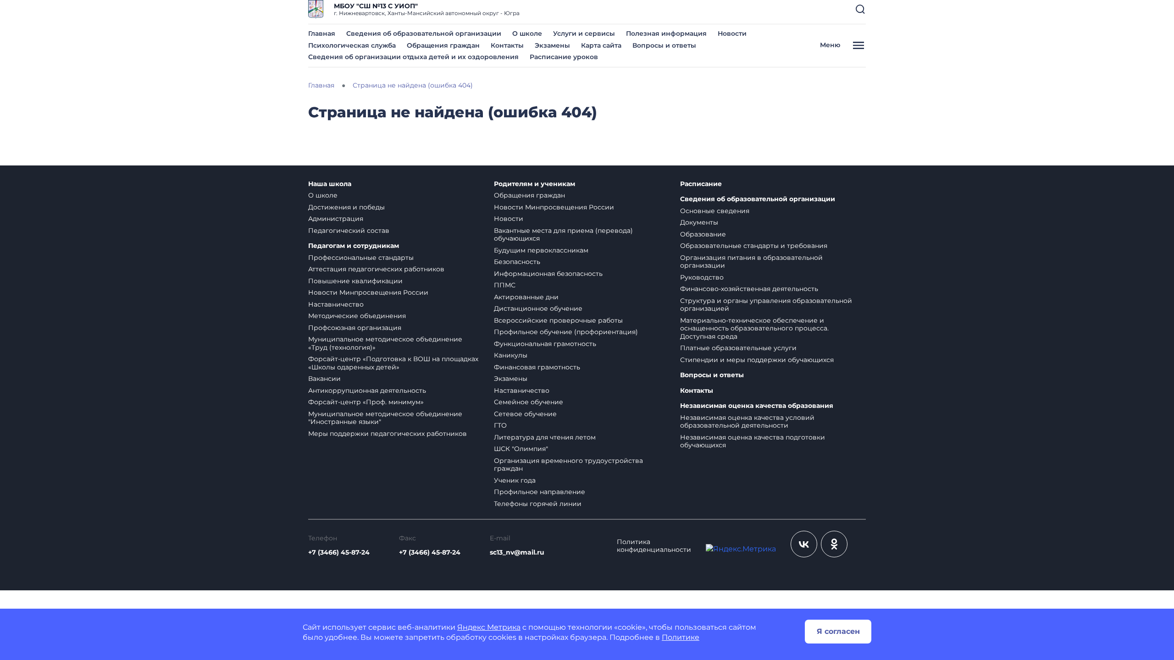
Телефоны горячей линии (537, 504)
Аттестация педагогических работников (376, 269)
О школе (527, 33)
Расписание (701, 184)
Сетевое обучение (525, 414)
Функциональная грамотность (545, 344)
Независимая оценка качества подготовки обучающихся (752, 441)
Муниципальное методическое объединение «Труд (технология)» (385, 343)
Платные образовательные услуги (738, 348)
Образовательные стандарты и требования (753, 246)
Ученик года (515, 480)
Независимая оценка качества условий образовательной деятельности (747, 421)
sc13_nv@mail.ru (517, 552)
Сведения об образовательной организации (423, 33)
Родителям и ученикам (534, 184)
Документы (699, 222)
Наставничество (336, 304)
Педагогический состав (348, 230)
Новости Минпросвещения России (368, 292)
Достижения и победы (346, 207)
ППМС (504, 285)
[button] (860, 9)
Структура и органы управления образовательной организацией (766, 305)
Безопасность (517, 262)
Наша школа (329, 184)
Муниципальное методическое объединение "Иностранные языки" (385, 418)
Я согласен (838, 631)
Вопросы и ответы (664, 45)
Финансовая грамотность (537, 367)
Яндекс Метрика (489, 627)
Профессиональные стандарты (361, 257)
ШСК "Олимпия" (521, 449)
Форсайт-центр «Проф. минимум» (366, 402)
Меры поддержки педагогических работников (387, 433)
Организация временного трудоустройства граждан (568, 464)
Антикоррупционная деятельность (367, 390)
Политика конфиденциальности (654, 546)
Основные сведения (714, 211)
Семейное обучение (528, 402)
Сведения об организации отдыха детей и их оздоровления (413, 57)
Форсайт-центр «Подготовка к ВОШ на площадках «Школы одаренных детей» (393, 363)
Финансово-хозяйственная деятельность (749, 289)
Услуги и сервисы (584, 33)
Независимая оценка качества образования (756, 406)
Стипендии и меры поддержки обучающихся (757, 360)
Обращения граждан (443, 45)
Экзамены (552, 45)
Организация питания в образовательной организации (751, 261)
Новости (732, 33)
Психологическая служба (352, 45)
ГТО (500, 425)
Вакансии (324, 378)
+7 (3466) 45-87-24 (339, 552)
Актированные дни (526, 297)
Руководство (702, 277)
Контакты (507, 45)
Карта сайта (601, 45)
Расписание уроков (564, 57)
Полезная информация (666, 33)
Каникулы (510, 355)
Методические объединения (357, 316)
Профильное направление (539, 492)
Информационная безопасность (548, 274)
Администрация (335, 218)
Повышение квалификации (355, 281)
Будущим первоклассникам (541, 250)
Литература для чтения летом (545, 437)
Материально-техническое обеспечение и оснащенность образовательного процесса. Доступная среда (754, 328)
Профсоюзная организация (354, 328)
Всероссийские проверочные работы (558, 320)
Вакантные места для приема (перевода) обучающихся (563, 234)
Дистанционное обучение (538, 308)
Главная (321, 33)
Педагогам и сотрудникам (353, 246)
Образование (703, 234)
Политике (680, 637)
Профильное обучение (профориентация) (566, 332)
